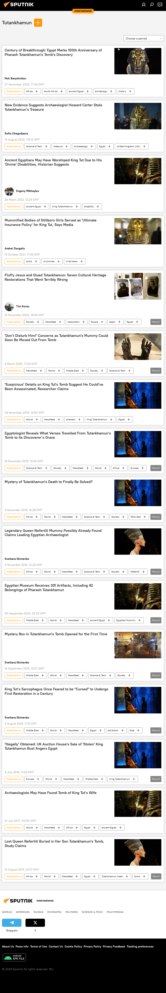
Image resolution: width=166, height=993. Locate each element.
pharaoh (70, 419)
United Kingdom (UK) (128, 146)
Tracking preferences (140, 946)
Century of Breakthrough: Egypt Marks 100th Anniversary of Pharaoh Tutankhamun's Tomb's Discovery (53, 52)
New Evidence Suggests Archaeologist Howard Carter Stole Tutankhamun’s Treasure (53, 107)
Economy (54, 912)
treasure (58, 146)
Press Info (22, 946)
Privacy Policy (92, 946)
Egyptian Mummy (125, 620)
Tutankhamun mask (112, 876)
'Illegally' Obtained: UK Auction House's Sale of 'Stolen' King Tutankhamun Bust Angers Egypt (54, 746)
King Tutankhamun (62, 206)
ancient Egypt (76, 91)
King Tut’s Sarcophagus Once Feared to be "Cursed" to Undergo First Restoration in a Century (56, 691)
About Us (8, 946)
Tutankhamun (17, 22)
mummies (48, 261)
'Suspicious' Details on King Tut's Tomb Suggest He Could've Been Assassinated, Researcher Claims (54, 386)
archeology (101, 91)
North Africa (50, 91)
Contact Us (56, 946)
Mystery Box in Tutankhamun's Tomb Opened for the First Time (56, 634)
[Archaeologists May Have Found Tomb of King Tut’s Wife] (137, 804)
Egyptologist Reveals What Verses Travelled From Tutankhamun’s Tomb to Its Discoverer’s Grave (58, 435)
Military (71, 912)
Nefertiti (135, 571)
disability (89, 206)
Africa (29, 91)
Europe (134, 467)
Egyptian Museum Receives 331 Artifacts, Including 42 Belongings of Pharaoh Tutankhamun (49, 587)
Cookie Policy (73, 946)
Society (30, 321)
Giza (132, 730)
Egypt (102, 146)
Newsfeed (50, 321)
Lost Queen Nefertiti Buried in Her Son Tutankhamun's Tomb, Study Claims (54, 843)
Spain (112, 321)
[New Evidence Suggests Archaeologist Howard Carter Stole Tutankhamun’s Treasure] (137, 116)
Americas (23, 912)
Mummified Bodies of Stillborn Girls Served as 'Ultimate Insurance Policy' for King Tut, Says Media (51, 222)
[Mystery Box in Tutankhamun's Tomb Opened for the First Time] (137, 645)
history (122, 91)
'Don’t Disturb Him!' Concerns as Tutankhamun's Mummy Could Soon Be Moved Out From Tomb (56, 337)
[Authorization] (144, 4)
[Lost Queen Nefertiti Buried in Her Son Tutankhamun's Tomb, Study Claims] (137, 852)
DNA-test (136, 516)
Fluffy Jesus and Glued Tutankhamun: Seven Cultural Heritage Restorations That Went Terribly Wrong (55, 277)
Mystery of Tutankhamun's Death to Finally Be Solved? (49, 482)
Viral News (72, 261)
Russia (94, 321)
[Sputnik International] (20, 8)
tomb (29, 261)
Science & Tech (34, 146)
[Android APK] (14, 957)
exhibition (113, 730)
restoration (73, 321)
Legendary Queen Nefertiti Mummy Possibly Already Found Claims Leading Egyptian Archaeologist (53, 532)
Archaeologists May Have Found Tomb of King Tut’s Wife (51, 793)
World (51, 370)
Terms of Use (38, 946)
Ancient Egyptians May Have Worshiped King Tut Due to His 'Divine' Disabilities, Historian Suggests (53, 162)
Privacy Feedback (114, 946)
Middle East (72, 370)
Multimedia (115, 912)
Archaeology (81, 146)
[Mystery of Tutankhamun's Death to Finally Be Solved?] (137, 493)
